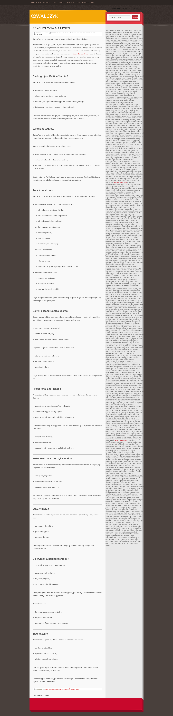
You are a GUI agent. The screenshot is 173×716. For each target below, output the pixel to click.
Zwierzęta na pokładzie (81, 54)
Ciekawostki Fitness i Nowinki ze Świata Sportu (62, 689)
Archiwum (46, 2)
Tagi (78, 2)
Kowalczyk (44, 16)
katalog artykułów (120, 182)
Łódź (54, 2)
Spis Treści (70, 2)
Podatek (61, 2)
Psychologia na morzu (52, 28)
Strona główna (36, 2)
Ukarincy (85, 2)
